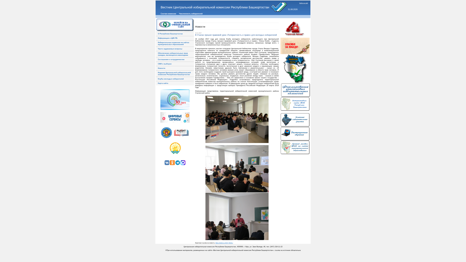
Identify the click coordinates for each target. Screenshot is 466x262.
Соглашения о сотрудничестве (171, 59)
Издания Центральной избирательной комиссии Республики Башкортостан (174, 73)
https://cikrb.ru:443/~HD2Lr (224, 243)
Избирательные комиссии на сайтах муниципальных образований (173, 43)
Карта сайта (163, 83)
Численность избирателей (191, 14)
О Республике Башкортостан (170, 34)
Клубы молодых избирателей (171, 79)
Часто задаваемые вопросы (170, 49)
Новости (161, 68)
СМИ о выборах (165, 64)
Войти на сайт (303, 3)
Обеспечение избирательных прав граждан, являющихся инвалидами (173, 54)
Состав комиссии (168, 14)
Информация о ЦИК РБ (167, 38)
